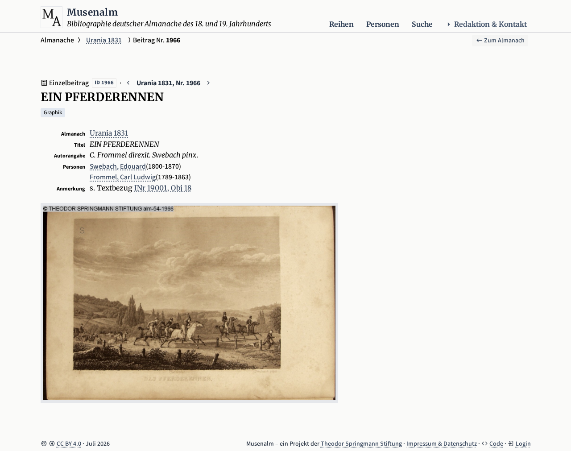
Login (523, 443)
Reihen (341, 24)
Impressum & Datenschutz (441, 443)
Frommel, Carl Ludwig (123, 177)
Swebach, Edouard (118, 166)
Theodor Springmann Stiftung (361, 443)
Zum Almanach (504, 40)
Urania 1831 (104, 40)
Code (496, 443)
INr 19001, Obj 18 (162, 188)
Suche (422, 24)
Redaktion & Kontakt (490, 24)
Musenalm (92, 12)
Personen (382, 24)
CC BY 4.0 (69, 443)
